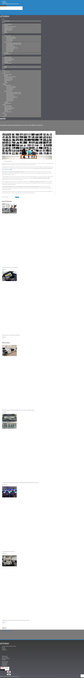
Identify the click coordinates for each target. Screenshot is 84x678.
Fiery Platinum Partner (7, 63)
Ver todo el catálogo (9, 40)
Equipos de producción (7, 41)
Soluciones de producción (8, 58)
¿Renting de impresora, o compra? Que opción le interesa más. (11, 335)
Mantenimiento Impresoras (8, 79)
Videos (5, 67)
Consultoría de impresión (8, 27)
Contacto (3, 68)
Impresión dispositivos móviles (9, 59)
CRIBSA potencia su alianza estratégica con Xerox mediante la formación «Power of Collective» (15, 620)
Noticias (5, 66)
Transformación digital (7, 60)
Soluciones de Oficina (7, 57)
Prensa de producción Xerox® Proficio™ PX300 (13, 43)
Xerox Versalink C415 (9, 39)
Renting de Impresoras (7, 30)
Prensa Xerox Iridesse (9, 45)
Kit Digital (5, 32)
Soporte (5, 31)
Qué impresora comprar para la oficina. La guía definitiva (10, 267)
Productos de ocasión (7, 53)
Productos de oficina (7, 35)
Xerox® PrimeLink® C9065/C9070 (11, 47)
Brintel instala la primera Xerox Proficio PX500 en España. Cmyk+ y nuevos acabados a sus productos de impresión (18, 410)
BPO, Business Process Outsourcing (10, 26)
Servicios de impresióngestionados (7, 25)
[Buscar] (17, 197)
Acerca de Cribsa (7, 21)
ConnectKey (6, 110)
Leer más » (3, 270)
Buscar (5, 5)
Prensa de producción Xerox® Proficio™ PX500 (13, 44)
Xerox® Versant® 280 (9, 50)
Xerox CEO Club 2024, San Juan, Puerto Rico (8, 551)
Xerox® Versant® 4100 (10, 49)
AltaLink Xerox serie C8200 (10, 86)
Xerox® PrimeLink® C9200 (10, 46)
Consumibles (6, 52)
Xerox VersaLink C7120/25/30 (11, 38)
